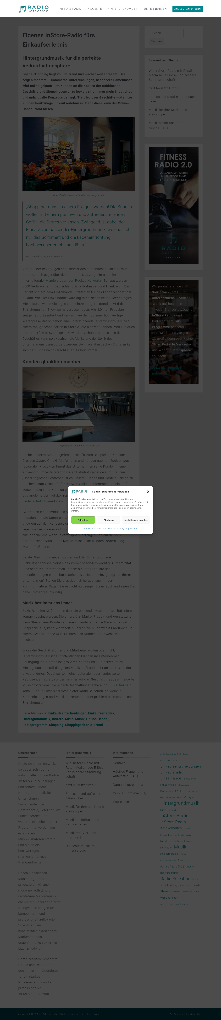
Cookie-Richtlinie (92, 528)
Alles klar (83, 519)
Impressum (131, 528)
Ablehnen (109, 519)
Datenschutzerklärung (113, 528)
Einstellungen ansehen (136, 519)
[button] (148, 491)
